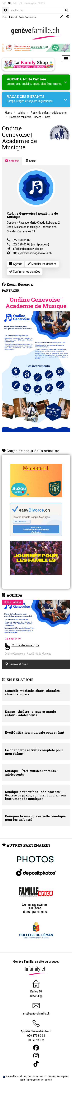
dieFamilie (30, 3)
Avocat (14, 17)
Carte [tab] (32, 161)
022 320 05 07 (21, 240)
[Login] (67, 17)
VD (4, 3)
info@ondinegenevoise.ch (28, 249)
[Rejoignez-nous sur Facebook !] (36, 1048)
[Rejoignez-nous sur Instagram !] (36, 1056)
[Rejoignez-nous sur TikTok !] (36, 1064)
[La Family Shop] (28, 64)
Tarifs (22, 1079)
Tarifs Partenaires (27, 17)
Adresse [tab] (13, 161)
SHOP (41, 3)
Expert (5, 17)
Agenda (17, 264)
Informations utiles (36, 1079)
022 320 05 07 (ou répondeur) (31, 244)
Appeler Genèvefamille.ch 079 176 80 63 (36, 1033)
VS (20, 3)
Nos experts (62, 1076)
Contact (51, 1076)
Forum (49, 1079)
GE (9, 3)
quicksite (21, 1076)
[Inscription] (61, 17)
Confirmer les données (26, 271)
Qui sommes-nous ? (37, 1076)
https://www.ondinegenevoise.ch (32, 253)
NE (15, 3)
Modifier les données (43, 264)
